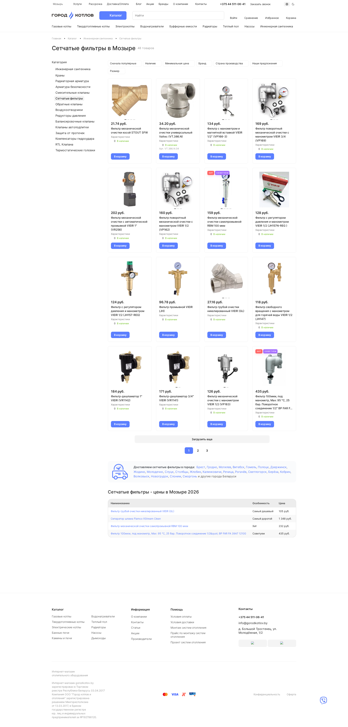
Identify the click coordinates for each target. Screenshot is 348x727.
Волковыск (141, 476)
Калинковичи (212, 472)
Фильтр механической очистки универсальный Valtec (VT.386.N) (175, 132)
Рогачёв (240, 472)
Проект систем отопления (188, 642)
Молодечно (155, 472)
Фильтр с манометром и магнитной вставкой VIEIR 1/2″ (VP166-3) (224, 132)
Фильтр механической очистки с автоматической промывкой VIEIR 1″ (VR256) (129, 223)
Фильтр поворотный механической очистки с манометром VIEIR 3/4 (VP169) (272, 134)
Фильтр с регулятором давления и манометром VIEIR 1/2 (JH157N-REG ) (272, 221)
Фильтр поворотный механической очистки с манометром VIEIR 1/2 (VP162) (176, 223)
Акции (135, 633)
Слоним (175, 476)
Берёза (273, 472)
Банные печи (60, 632)
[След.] (216, 450)
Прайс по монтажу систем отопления (188, 634)
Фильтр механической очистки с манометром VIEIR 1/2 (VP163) (223, 400)
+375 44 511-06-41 (232, 4)
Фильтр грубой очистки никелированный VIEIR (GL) (225, 309)
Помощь (177, 609)
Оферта (291, 694)
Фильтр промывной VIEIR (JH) (176, 309)
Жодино (139, 472)
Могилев (225, 467)
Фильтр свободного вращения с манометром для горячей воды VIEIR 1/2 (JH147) (273, 313)
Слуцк (169, 472)
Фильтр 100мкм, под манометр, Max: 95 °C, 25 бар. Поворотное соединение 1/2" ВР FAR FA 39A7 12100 (273, 402)
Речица (228, 472)
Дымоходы (98, 638)
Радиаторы (98, 627)
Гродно (212, 467)
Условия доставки (182, 622)
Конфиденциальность (267, 694)
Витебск (238, 467)
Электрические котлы (66, 627)
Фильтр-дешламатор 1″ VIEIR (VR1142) (126, 398)
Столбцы (181, 472)
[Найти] (218, 15)
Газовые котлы (61, 616)
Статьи (135, 627)
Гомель (251, 467)
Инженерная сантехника (98, 38)
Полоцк (263, 467)
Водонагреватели (103, 616)
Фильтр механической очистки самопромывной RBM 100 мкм (224, 221)
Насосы (96, 632)
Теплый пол (99, 622)
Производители (141, 639)
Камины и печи (62, 638)
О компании (139, 616)
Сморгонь (190, 476)
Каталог (72, 38)
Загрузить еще (202, 439)
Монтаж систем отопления (188, 627)
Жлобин (195, 472)
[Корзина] (291, 13)
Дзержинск (278, 467)
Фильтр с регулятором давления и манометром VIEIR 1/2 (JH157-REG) (127, 311)
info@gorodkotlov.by (253, 623)
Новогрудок (159, 476)
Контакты (137, 622)
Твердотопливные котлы (68, 622)
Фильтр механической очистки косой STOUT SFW (129, 130)
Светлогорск (257, 472)
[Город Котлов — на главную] (73, 15)
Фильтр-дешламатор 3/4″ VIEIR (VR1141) (176, 398)
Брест (200, 467)
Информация (140, 609)
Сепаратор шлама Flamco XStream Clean (136, 518)
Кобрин (285, 472)
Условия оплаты (181, 616)
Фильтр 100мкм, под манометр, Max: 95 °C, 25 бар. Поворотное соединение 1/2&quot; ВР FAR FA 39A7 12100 (178, 533)
